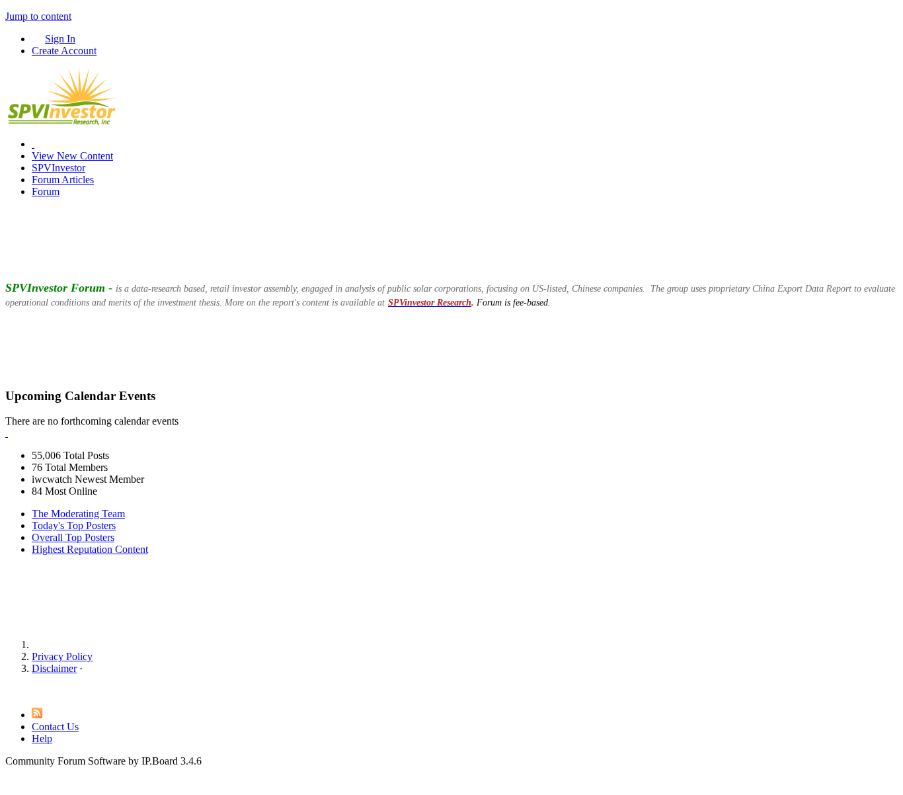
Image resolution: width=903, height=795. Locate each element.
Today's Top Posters (74, 525)
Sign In (60, 38)
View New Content (72, 155)
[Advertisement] (451, 238)
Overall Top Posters (73, 537)
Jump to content (38, 16)
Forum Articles (63, 179)
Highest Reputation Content (90, 549)
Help (42, 738)
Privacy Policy (62, 656)
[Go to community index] (61, 121)
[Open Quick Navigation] (33, 143)
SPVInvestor (58, 167)
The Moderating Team (78, 513)
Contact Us (55, 726)
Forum (45, 191)
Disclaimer (54, 668)
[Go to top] (9, 690)
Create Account (64, 50)
